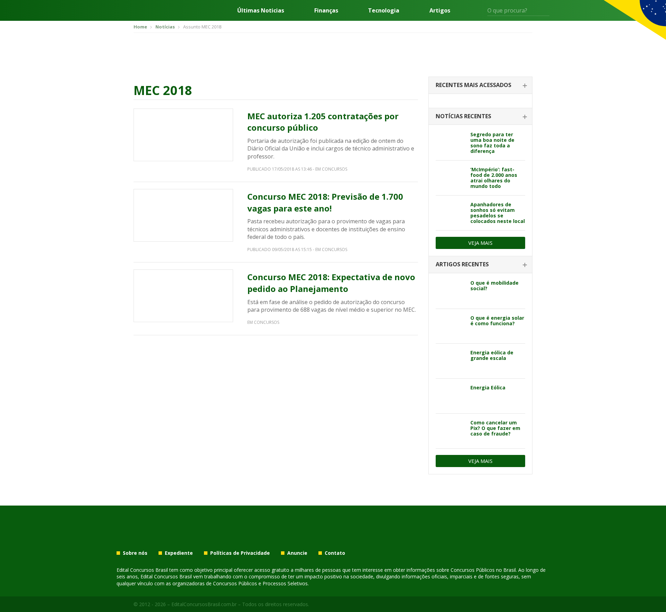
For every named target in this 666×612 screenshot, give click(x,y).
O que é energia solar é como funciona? (497, 320)
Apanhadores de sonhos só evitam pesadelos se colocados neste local (497, 212)
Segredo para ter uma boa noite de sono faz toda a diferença (492, 142)
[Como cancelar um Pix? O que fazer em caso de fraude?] (450, 431)
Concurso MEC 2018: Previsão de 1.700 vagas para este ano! (325, 202)
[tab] (480, 85)
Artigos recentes (462, 264)
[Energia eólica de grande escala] (450, 361)
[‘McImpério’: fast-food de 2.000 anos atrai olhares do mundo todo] (450, 178)
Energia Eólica (487, 387)
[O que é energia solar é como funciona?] (450, 326)
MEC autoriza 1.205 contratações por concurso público (323, 121)
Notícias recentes (463, 116)
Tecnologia (383, 10)
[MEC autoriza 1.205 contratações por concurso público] (183, 135)
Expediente (179, 553)
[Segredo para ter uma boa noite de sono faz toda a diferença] (450, 143)
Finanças (326, 10)
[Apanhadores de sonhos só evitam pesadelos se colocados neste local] (450, 213)
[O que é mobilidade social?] (450, 291)
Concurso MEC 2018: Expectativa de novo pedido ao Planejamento (331, 282)
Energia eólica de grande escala (491, 355)
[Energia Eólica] (450, 396)
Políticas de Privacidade (240, 553)
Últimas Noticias (260, 10)
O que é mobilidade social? (494, 285)
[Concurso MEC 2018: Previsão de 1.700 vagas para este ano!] (183, 215)
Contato (335, 553)
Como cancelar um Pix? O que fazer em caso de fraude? (495, 428)
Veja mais (480, 242)
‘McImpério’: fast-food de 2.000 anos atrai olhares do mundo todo (493, 177)
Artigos (439, 10)
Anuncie (297, 553)
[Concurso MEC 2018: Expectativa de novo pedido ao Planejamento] (183, 295)
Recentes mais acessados (473, 85)
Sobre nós (135, 553)
